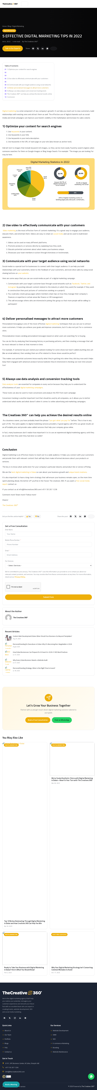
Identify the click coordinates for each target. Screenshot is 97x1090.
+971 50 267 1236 (11, 1067)
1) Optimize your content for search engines (21, 69)
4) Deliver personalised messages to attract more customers (27, 88)
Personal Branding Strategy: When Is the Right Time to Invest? (34, 668)
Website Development (60, 1030)
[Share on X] (38, 48)
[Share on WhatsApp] (47, 48)
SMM (54, 1035)
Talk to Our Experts (12, 48)
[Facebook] (4, 1018)
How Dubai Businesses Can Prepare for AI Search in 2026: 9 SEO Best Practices (40, 652)
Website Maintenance (60, 1052)
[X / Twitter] (10, 1018)
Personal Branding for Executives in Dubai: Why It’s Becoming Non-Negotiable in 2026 (42, 644)
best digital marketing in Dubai (24, 472)
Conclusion (10, 97)
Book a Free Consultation (38, 720)
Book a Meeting (11, 1084)
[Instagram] (15, 1018)
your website (23, 273)
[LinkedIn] (20, 1018)
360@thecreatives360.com (15, 1071)
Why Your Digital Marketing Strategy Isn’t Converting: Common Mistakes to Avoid (72, 968)
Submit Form (48, 597)
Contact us (8, 1052)
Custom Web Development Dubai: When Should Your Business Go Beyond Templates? (42, 636)
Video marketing (9, 230)
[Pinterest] (25, 1018)
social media (58, 233)
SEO (54, 1039)
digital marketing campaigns (31, 387)
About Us (8, 1030)
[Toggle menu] (24, 4)
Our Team (8, 1035)
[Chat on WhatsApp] (91, 1076)
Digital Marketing (18, 26)
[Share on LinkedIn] (42, 48)
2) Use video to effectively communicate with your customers (26, 78)
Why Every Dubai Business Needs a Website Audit (30, 660)
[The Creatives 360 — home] (10, 4)
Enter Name (9, 530)
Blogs (7, 1043)
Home (4, 26)
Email (7, 551)
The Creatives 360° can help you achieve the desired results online (28, 94)
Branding (56, 1047)
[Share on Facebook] (33, 48)
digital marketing (52, 323)
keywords (15, 131)
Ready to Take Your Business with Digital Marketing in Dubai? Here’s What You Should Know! (24, 968)
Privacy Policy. (20, 577)
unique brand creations (77, 472)
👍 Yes (28, 516)
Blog (9, 26)
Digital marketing (9, 111)
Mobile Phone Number (12, 540)
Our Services (9, 561)
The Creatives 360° (31, 41)
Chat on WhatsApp (62, 720)
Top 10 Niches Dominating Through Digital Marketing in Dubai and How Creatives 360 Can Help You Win (24, 922)
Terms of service (19, 1086)
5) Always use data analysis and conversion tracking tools (25, 91)
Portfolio (8, 1039)
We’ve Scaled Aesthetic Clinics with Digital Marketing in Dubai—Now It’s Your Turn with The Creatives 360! (72, 779)
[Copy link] (53, 48)
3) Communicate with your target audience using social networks (28, 85)
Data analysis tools (10, 384)
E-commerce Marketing (61, 1043)
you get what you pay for (60, 420)
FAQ (6, 1047)
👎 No (37, 516)
